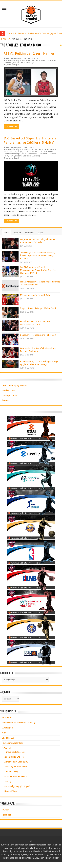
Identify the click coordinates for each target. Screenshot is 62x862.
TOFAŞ (6, 156)
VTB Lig (8, 781)
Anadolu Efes (28, 149)
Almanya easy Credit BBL (16, 762)
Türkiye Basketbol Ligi (14, 752)
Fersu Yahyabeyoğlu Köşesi (20, 152)
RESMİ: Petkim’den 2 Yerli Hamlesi (30, 53)
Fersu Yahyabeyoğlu (13, 58)
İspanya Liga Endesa (14, 757)
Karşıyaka (36, 152)
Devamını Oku (11, 126)
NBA (4, 733)
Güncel (6, 232)
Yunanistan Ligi (11, 771)
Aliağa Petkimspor (13, 60)
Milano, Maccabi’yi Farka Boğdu (35, 295)
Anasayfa (7, 39)
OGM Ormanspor (48, 60)
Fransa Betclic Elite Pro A (15, 776)
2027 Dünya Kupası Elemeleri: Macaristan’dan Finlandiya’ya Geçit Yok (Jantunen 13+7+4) (38, 270)
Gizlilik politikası (9, 395)
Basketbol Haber (42, 149)
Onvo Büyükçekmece (47, 154)
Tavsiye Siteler (8, 390)
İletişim (5, 400)
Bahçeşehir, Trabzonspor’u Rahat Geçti (38, 335)
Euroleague (7, 727)
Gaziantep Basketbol (31, 60)
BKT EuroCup (8, 738)
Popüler (17, 232)
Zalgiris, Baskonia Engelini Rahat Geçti (38, 308)
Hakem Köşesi (10, 791)
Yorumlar (29, 232)
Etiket (40, 232)
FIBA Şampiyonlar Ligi (12, 743)
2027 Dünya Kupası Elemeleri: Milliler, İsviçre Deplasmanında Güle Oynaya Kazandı (37, 255)
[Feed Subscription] (61, 45)
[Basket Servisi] (31, 13)
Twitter (5, 809)
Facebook (6, 815)
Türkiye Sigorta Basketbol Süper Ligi (19, 63)
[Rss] (31, 841)
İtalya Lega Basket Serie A (16, 766)
